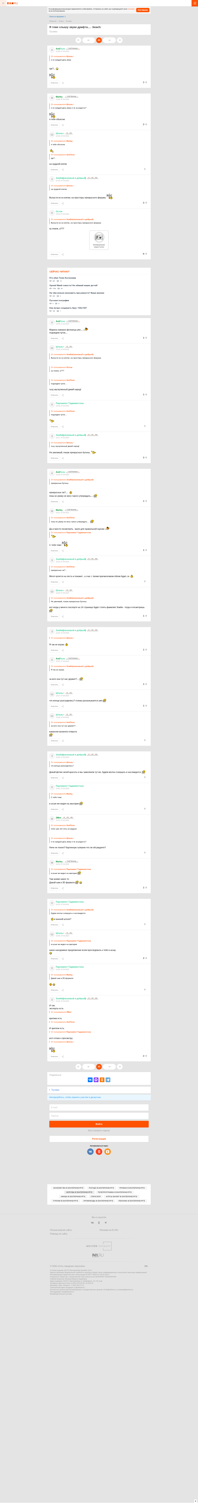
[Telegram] (108, 1079)
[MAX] (96, 1079)
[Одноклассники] (102, 1079)
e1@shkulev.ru (79, 1287)
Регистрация (99, 1139)
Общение (53, 21)
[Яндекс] (99, 1151)
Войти (99, 1124)
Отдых (61, 21)
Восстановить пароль (99, 1130)
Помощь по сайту (58, 1234)
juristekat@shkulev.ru (125, 1290)
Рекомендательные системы (61, 1294)
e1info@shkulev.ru (110, 1290)
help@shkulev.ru (68, 1292)
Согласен (143, 10)
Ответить (54, 83)
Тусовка (69, 21)
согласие (131, 9)
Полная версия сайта (61, 1230)
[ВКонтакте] (90, 1079)
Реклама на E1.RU (109, 1230)
